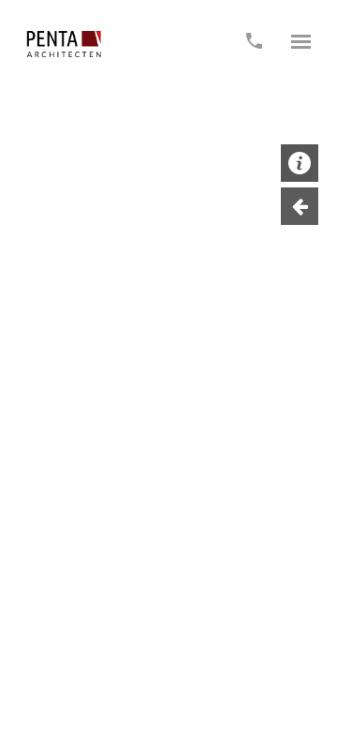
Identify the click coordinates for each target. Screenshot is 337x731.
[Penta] (63, 44)
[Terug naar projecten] (299, 206)
